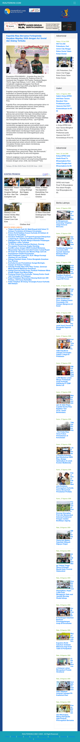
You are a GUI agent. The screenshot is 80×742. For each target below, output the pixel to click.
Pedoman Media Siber (42, 739)
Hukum (20, 736)
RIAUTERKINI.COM (11, 3)
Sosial (26, 736)
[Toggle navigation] (75, 3)
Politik (13, 736)
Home (7, 736)
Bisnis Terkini (54, 736)
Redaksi (64, 736)
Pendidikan (43, 736)
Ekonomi (34, 736)
